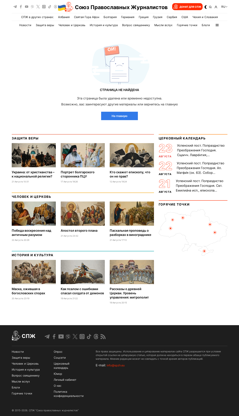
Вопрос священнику (136, 25)
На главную (119, 116)
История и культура (104, 25)
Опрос (58, 351)
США (184, 17)
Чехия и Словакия (205, 17)
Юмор (58, 373)
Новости (25, 25)
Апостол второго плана (79, 230)
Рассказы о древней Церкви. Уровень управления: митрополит (129, 293)
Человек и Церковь (71, 25)
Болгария (110, 17)
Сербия (172, 17)
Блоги (206, 25)
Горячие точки (187, 25)
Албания (64, 17)
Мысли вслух (163, 25)
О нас (57, 385)
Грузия (157, 17)
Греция (144, 17)
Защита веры (45, 25)
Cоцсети (60, 357)
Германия (127, 17)
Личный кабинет (65, 379)
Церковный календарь (182, 138)
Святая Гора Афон (86, 17)
